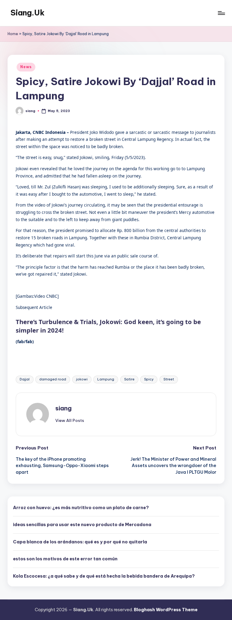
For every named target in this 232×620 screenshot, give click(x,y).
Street (168, 379)
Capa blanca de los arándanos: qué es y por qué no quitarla (80, 542)
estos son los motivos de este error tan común (65, 559)
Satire (129, 379)
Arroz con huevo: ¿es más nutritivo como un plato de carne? (81, 507)
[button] (69, 420)
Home (13, 33)
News (26, 67)
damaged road (52, 379)
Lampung (105, 379)
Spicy (148, 379)
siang (63, 408)
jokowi (82, 379)
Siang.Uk (28, 13)
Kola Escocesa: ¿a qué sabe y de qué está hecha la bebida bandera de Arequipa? (104, 576)
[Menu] (221, 13)
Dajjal (25, 379)
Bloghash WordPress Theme (166, 609)
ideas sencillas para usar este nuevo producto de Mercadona (82, 524)
